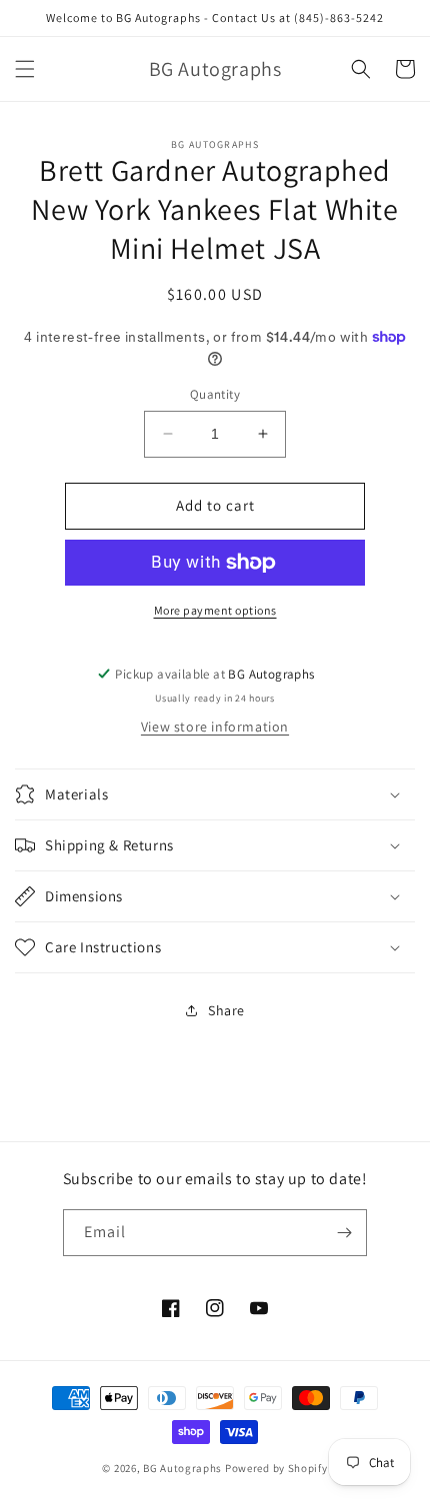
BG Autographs (182, 1468)
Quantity (215, 394)
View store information (215, 727)
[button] (25, 69)
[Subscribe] (344, 1232)
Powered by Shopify (276, 1468)
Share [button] (226, 1010)
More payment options (215, 610)
